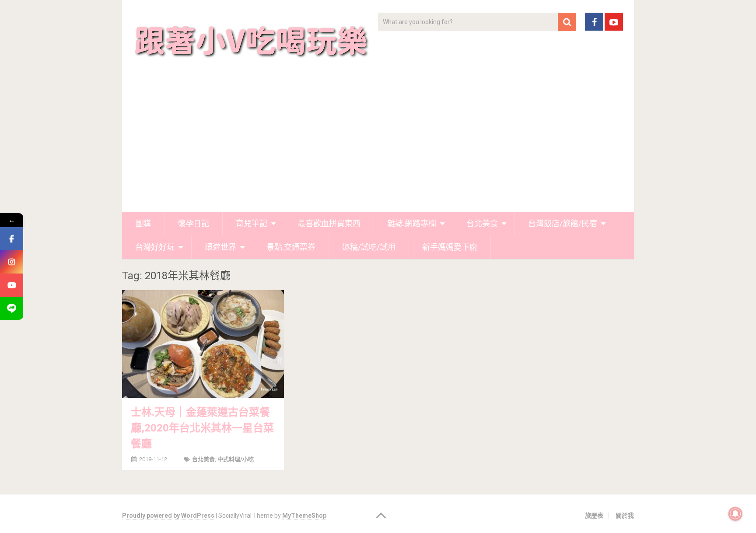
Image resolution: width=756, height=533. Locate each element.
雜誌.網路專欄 (411, 223)
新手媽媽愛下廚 (449, 247)
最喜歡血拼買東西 (329, 223)
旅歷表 (594, 515)
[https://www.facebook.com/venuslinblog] (11, 238)
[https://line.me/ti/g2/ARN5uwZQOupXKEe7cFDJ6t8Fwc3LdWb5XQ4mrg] (11, 308)
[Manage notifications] (735, 514)
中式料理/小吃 (235, 459)
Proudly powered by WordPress (168, 515)
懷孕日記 (193, 223)
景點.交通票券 (290, 247)
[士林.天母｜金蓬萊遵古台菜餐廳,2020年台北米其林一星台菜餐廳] (203, 344)
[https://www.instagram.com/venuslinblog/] (11, 262)
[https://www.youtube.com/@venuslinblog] (11, 285)
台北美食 (482, 223)
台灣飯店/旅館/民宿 (562, 223)
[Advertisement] (378, 146)
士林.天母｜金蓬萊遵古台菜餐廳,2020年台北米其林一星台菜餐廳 (202, 428)
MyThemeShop (304, 515)
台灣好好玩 (155, 247)
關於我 (625, 515)
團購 (143, 223)
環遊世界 (220, 247)
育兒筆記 (251, 223)
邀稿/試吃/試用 (369, 247)
